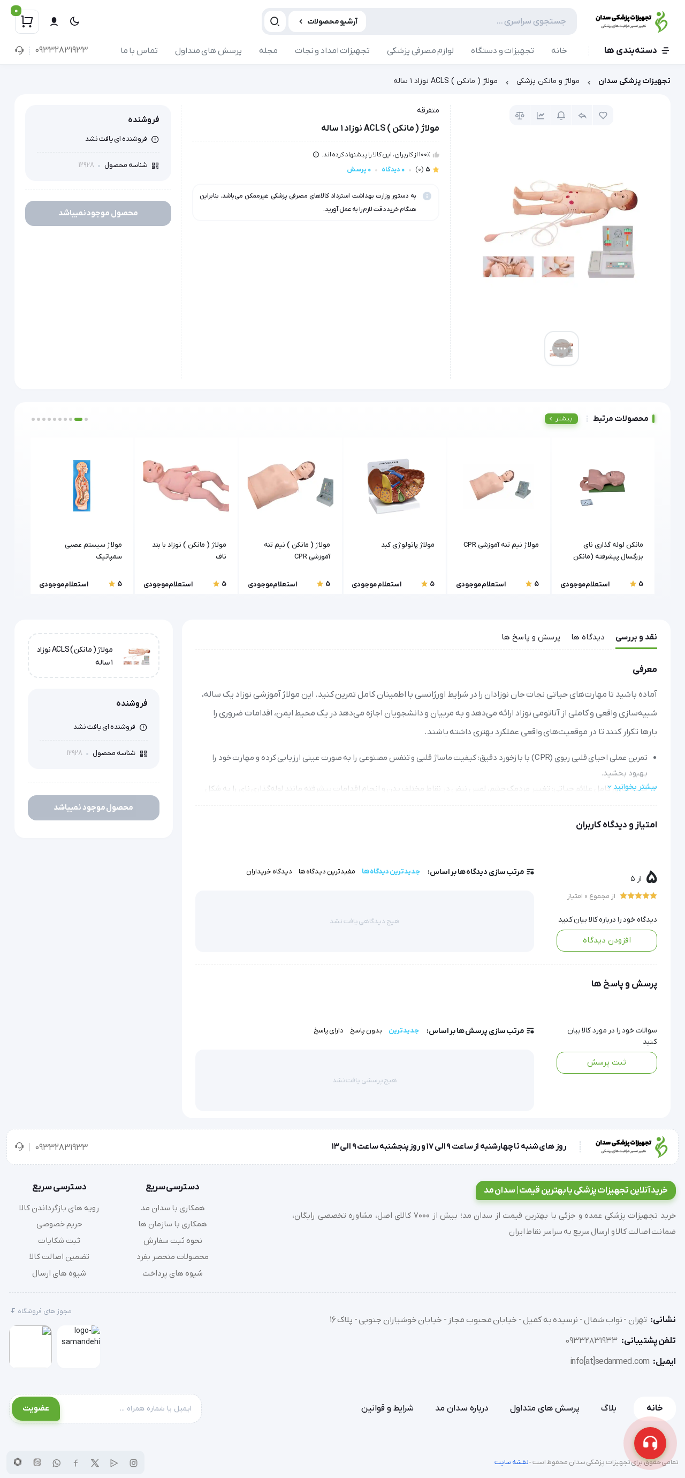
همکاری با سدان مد (173, 1208)
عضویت (35, 1408)
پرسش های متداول (208, 51)
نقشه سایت (511, 1462)
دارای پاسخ (329, 1030)
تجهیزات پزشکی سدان (634, 81)
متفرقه (428, 110)
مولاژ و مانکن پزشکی (548, 81)
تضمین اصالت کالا (59, 1256)
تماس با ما (139, 51)
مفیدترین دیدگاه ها (327, 871)
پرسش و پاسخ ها (530, 637)
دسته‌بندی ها (630, 51)
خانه (559, 51)
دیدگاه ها (588, 637)
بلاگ (608, 1408)
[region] (342, 84)
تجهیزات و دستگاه (502, 51)
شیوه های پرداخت (172, 1273)
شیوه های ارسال (59, 1273)
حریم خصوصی (59, 1224)
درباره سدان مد (462, 1408)
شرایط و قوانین (387, 1408)
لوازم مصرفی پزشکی (420, 51)
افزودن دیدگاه (607, 940)
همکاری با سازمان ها (172, 1224)
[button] (86, 419)
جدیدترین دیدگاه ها (391, 871)
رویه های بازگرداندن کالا (59, 1208)
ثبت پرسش (606, 1062)
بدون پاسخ (366, 1030)
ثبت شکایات (59, 1240)
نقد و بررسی (636, 637)
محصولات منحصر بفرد (172, 1256)
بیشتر (564, 418)
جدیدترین (404, 1030)
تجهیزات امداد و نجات (332, 51)
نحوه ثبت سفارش (172, 1240)
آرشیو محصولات (332, 22)
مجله (268, 51)
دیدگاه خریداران (269, 871)
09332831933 (61, 50)
